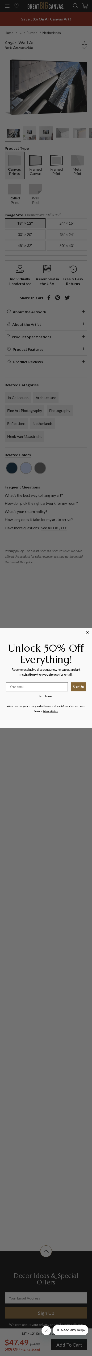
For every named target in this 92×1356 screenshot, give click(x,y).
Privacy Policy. (50, 711)
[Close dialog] (87, 632)
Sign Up (78, 686)
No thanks (45, 696)
